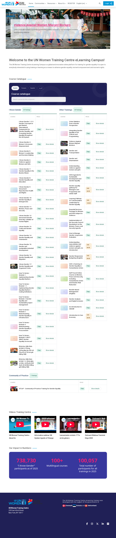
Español (32, 88)
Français (23, 88)
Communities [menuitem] (39, 3)
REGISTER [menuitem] (71, 3)
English (15, 88)
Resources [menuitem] (51, 3)
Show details (50, 129)
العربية (40, 88)
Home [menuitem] (31, 3)
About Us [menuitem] (61, 3)
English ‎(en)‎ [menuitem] (81, 3)
